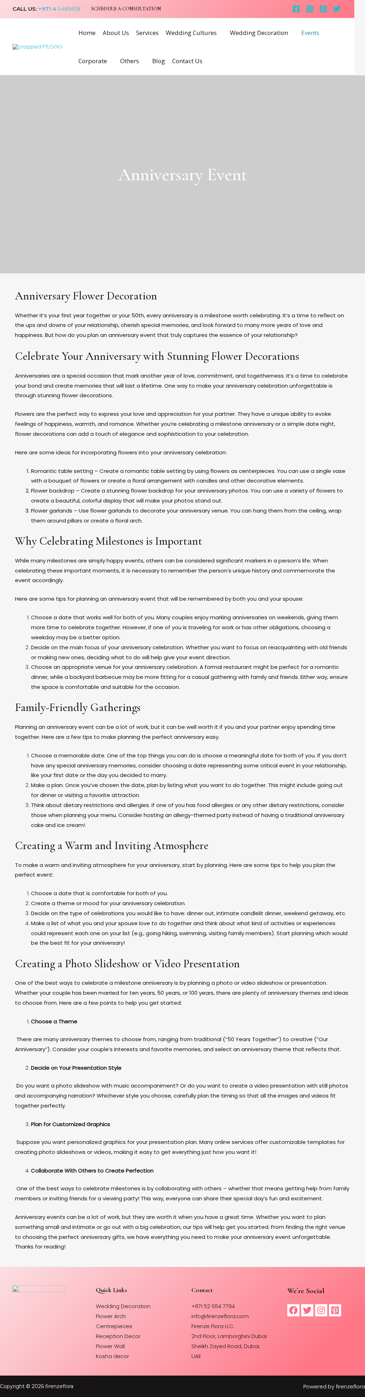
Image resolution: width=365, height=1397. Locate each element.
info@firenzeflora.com (220, 1316)
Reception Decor (118, 1336)
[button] (126, 8)
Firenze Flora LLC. (213, 1326)
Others (129, 61)
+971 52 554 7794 (213, 1306)
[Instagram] (310, 9)
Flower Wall (110, 1346)
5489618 (68, 8)
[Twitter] (337, 9)
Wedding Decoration (259, 33)
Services (147, 33)
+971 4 (47, 8)
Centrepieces (114, 1326)
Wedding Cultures (191, 33)
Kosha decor (112, 1356)
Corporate (92, 61)
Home (87, 33)
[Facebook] (296, 9)
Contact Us (187, 61)
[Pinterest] (323, 9)
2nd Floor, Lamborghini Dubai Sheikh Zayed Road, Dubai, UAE (229, 1346)
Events (310, 33)
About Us (116, 33)
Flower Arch (111, 1316)
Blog (158, 61)
